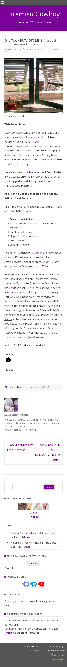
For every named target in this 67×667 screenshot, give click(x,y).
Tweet (28, 536)
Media (32, 172)
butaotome (36, 386)
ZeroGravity (54, 646)
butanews (24, 386)
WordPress (57, 659)
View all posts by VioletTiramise (21, 429)
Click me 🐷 (33, 563)
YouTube (43, 266)
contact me (10, 632)
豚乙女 (46, 386)
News (11, 386)
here (35, 141)
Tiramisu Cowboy (33, 14)
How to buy (33, 516)
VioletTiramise (14, 49)
